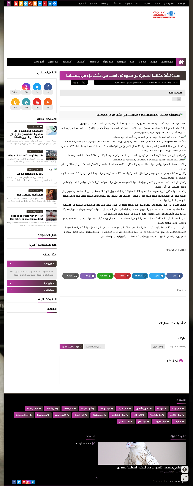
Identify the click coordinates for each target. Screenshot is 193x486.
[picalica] (9, 482)
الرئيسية (181, 3)
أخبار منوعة (86, 408)
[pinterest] (45, 3)
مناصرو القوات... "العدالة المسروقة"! (25, 155)
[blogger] (35, 3)
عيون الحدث (158, 481)
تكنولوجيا (128, 3)
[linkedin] (50, 3)
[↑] (96, 478)
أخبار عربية (82, 3)
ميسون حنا (42, 415)
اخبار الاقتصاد (175, 415)
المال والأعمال (169, 3)
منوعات (157, 3)
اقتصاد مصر (124, 421)
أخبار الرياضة (105, 408)
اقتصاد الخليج (60, 415)
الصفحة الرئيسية (134, 82)
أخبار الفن (138, 415)
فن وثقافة (105, 3)
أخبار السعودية (22, 415)
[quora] (30, 3)
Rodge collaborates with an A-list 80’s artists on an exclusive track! (26, 217)
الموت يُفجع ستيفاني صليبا (29, 194)
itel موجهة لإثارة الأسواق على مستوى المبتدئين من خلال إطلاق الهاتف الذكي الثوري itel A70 (26, 134)
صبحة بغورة (98, 415)
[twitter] (40, 3)
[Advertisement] (62, 32)
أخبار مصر (93, 3)
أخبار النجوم (53, 62)
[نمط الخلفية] (184, 477)
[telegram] (26, 3)
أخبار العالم (39, 62)
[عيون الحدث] (164, 14)
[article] (93, 307)
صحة (138, 3)
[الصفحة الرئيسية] (181, 62)
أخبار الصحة (80, 415)
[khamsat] (21, 3)
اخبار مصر (142, 421)
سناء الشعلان (156, 415)
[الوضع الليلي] (184, 469)
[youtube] (16, 3)
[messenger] (54, 3)
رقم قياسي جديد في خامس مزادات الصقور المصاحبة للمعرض (151, 467)
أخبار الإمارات (32, 408)
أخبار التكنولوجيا (118, 415)
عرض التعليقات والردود (70, 346)
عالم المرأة (117, 3)
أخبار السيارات (160, 421)
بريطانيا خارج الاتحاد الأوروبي (29, 173)
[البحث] (9, 3)
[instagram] (28, 482)
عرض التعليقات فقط (93, 346)
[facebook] (14, 482)
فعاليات (147, 3)
